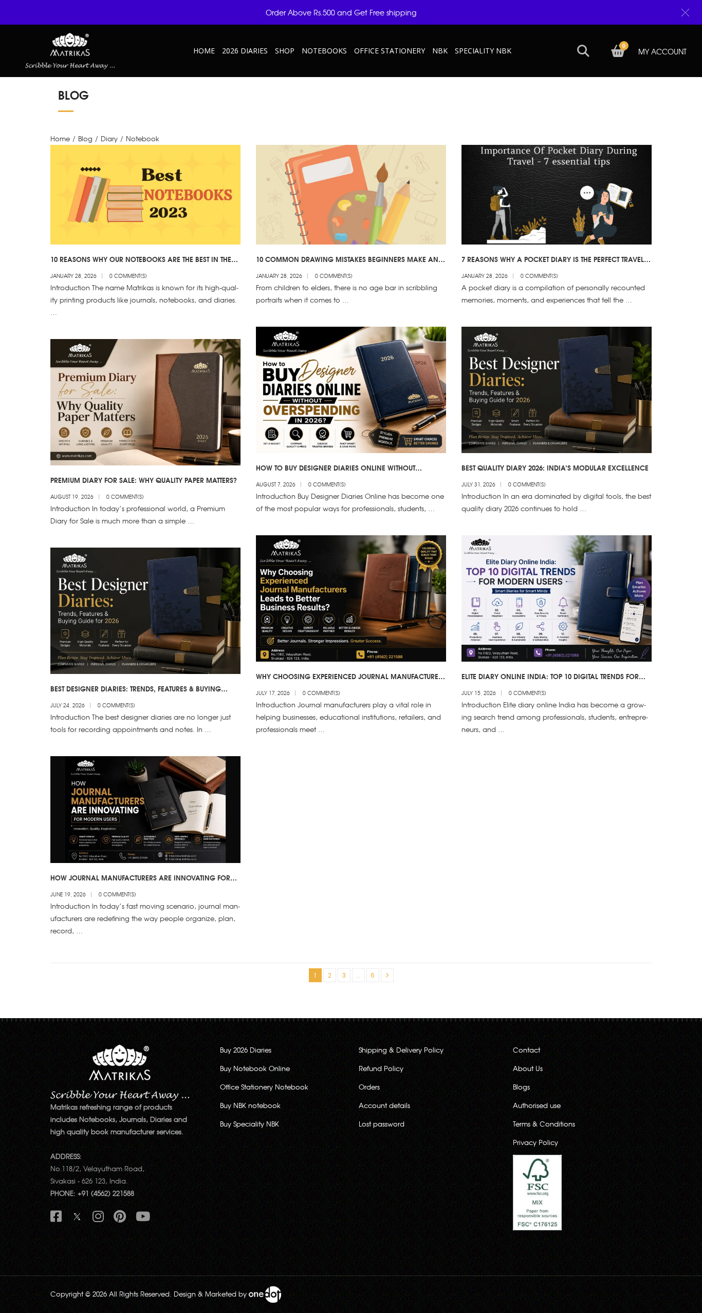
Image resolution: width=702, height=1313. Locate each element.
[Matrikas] (69, 50)
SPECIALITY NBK (483, 50)
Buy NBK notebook (250, 1105)
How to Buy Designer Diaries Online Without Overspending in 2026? (335, 472)
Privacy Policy (535, 1142)
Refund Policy (381, 1068)
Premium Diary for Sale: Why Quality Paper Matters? (143, 480)
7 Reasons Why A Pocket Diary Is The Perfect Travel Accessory (552, 263)
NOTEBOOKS (324, 50)
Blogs (521, 1087)
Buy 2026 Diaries (245, 1050)
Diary (109, 138)
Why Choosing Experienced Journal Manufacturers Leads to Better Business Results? (351, 680)
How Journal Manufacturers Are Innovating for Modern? (140, 882)
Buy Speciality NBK (249, 1124)
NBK (440, 50)
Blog (85, 138)
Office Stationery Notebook (264, 1087)
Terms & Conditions (544, 1124)
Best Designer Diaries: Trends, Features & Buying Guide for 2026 (135, 693)
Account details (384, 1105)
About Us (528, 1068)
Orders (369, 1087)
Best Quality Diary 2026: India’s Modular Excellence (555, 467)
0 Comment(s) (128, 275)
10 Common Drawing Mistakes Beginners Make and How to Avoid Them (349, 263)
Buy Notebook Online (255, 1068)
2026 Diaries (245, 50)
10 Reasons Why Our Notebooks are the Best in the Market (140, 263)
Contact (526, 1050)
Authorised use (537, 1105)
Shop (284, 50)
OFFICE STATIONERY (389, 50)
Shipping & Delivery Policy (401, 1050)
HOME (204, 50)
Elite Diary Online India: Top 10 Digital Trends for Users (550, 680)
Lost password (381, 1124)
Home (60, 138)
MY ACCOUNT (662, 51)
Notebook (142, 138)
